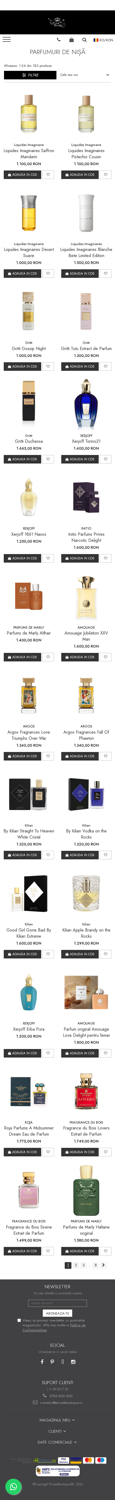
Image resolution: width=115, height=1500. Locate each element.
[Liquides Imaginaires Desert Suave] (29, 213)
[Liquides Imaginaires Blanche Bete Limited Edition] (86, 213)
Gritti (28, 342)
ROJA (29, 1122)
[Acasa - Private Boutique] (57, 22)
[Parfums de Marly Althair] (29, 597)
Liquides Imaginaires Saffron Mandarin (28, 154)
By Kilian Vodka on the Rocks (86, 834)
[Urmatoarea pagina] (103, 1265)
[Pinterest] (52, 1362)
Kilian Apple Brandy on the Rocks (86, 933)
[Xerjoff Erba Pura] (29, 992)
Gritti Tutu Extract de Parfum (86, 348)
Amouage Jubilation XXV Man (86, 636)
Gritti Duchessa (29, 441)
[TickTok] (62, 1362)
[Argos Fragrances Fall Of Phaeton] (86, 695)
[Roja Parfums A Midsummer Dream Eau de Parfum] (29, 1091)
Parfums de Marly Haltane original (86, 1230)
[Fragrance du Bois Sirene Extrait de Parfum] (29, 1190)
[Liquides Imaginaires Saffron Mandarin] (29, 114)
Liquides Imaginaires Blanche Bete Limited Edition (86, 252)
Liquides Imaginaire (29, 144)
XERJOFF (86, 435)
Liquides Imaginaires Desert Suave (29, 252)
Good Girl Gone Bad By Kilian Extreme (28, 933)
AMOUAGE (86, 627)
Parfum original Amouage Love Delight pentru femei (86, 1032)
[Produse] (7, 41)
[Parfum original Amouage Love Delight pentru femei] (86, 992)
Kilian (29, 825)
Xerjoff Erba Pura (28, 1029)
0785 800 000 (60, 1396)
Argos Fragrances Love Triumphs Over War (28, 735)
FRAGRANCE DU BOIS (86, 1122)
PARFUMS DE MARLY (28, 627)
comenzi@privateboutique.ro (60, 1402)
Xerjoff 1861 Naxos (28, 534)
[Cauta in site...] (85, 39)
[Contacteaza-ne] (58, 39)
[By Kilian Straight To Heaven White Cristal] (29, 794)
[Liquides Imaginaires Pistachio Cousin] (86, 114)
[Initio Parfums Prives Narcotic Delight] (86, 497)
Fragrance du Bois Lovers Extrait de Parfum (86, 1131)
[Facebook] (42, 1362)
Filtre (32, 75)
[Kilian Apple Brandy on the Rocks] (86, 893)
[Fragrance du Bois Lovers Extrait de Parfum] (86, 1091)
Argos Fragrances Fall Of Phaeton (86, 735)
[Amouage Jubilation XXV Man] (86, 597)
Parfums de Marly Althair (29, 633)
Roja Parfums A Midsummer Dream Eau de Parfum (29, 1131)
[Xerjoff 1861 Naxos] (29, 497)
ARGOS (29, 726)
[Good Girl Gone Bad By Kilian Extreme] (29, 893)
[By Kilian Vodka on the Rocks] (86, 794)
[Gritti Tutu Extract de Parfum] (86, 312)
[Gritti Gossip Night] (29, 312)
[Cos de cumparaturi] (72, 39)
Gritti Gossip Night (29, 348)
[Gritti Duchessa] (29, 405)
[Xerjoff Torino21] (86, 405)
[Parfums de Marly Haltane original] (86, 1190)
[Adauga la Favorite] (48, 174)
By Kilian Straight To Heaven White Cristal (28, 834)
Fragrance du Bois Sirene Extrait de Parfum (29, 1230)
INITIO (86, 528)
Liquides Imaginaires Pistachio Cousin (86, 154)
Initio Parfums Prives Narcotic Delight (86, 537)
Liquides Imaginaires (86, 243)
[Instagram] (73, 1362)
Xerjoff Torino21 (86, 441)
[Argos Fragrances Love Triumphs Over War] (29, 695)
